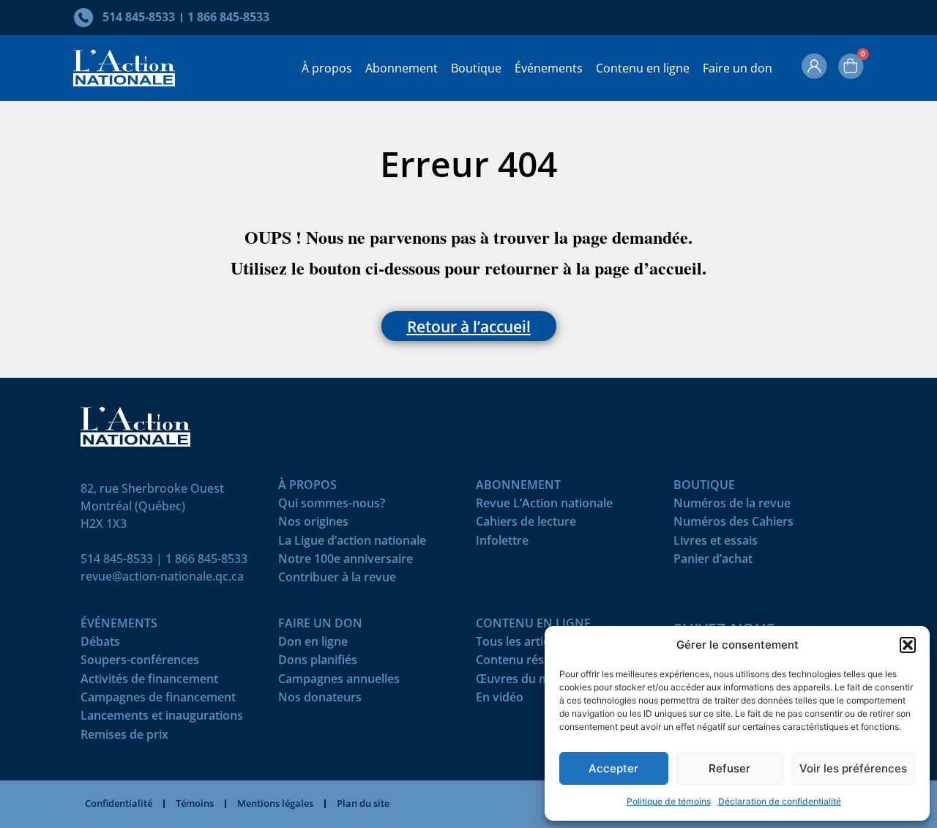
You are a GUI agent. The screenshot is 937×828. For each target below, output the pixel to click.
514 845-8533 (117, 559)
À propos (327, 68)
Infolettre (502, 543)
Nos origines (313, 524)
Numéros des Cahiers (733, 524)
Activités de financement (149, 682)
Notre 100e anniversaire (345, 562)
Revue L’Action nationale (544, 506)
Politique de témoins (669, 801)
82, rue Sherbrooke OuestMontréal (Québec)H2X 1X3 (152, 506)
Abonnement (401, 68)
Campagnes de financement (158, 700)
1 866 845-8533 (206, 559)
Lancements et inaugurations (162, 718)
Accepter (613, 768)
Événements (549, 68)
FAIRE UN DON (320, 626)
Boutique (476, 68)
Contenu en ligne (643, 68)
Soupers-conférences (140, 663)
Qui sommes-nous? (331, 506)
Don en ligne (313, 644)
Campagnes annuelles (339, 682)
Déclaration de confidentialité (779, 801)
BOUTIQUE (704, 488)
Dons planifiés (317, 663)
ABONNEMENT (518, 488)
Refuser (729, 768)
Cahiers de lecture (526, 524)
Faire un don (737, 68)
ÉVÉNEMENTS (119, 626)
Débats (100, 644)
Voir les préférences (853, 768)
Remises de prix (124, 737)
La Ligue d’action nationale (352, 543)
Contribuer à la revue (337, 580)
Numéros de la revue (732, 506)
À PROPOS (307, 488)
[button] (907, 645)
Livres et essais (715, 543)
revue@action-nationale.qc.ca (162, 576)
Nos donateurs (320, 700)
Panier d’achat (713, 562)
